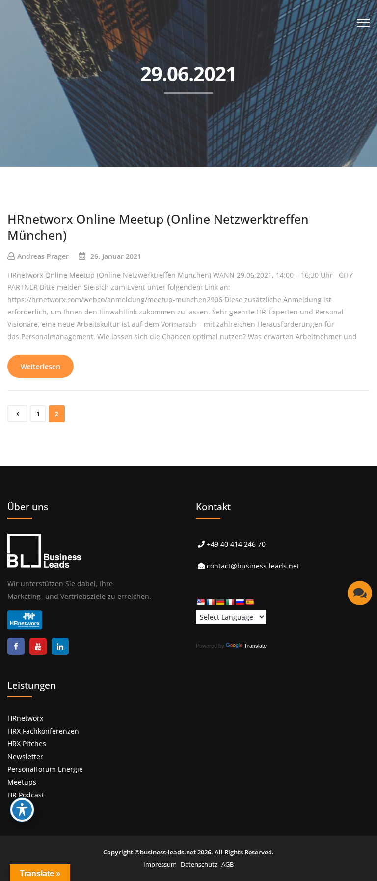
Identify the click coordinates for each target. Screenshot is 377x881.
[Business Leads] (71, 76)
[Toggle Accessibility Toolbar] (22, 810)
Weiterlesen (40, 366)
